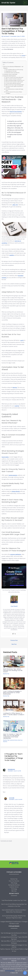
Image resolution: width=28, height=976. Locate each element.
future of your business (16, 111)
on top (23, 55)
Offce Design (14, 883)
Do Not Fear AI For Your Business (12, 72)
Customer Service (13, 740)
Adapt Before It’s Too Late (11, 71)
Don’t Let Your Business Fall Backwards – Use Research (13, 67)
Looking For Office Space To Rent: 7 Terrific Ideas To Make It (13, 713)
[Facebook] (13, 634)
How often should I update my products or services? (14, 87)
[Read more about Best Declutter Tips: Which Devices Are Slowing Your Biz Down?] (14, 661)
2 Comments (13, 36)
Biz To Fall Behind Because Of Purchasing (14, 69)
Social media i (5, 457)
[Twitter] (15, 634)
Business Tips (6, 673)
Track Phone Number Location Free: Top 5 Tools (14, 900)
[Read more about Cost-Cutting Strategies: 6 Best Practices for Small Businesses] (14, 683)
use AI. (22, 340)
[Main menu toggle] (25, 2)
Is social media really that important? (13, 83)
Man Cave (14, 891)
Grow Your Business (14, 881)
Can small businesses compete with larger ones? (14, 89)
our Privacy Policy (9, 970)
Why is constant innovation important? (13, 78)
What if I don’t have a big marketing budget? (15, 84)
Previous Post (14, 640)
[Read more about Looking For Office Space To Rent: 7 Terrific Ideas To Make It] (14, 705)
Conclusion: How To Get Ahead (10, 74)
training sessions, (13, 475)
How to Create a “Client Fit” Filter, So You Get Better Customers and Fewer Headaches (12, 736)
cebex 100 (15, 204)
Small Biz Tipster (8, 2)
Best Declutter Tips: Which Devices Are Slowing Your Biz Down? (12, 670)
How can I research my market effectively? (14, 77)
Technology (14, 889)
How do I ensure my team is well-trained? (14, 81)
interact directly (15, 491)
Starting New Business (14, 885)
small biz (17, 406)
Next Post (14, 644)
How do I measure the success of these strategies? (14, 92)
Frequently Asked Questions (9, 75)
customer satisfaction (15, 554)
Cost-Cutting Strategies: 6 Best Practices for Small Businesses (12, 692)
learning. (15, 387)
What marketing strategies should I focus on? (15, 80)
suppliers (11, 255)
